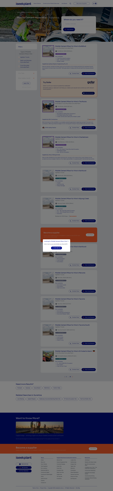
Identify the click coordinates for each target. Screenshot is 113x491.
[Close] (68, 241)
